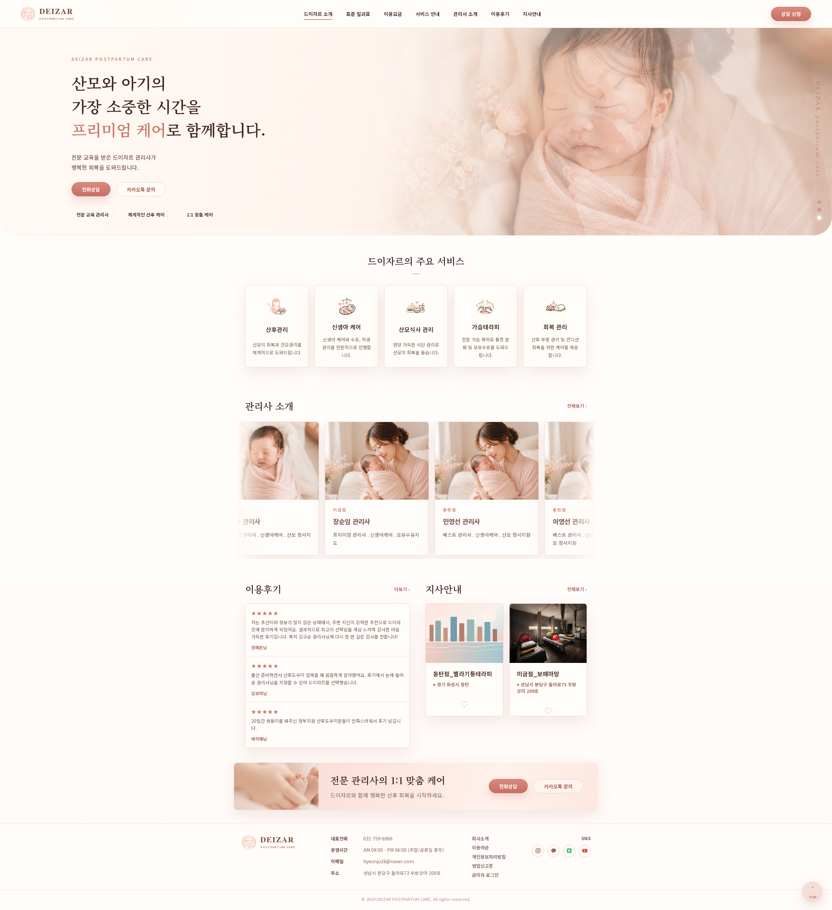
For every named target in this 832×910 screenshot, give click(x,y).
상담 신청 (791, 13)
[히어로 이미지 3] (819, 217)
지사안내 (532, 13)
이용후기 (500, 13)
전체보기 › (577, 405)
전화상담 (91, 189)
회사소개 (480, 838)
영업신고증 (482, 866)
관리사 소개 (465, 13)
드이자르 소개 (318, 13)
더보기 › (402, 589)
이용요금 (393, 13)
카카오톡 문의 (141, 189)
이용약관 (480, 847)
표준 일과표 (358, 13)
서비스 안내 (428, 13)
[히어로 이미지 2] (819, 210)
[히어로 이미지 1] (819, 202)
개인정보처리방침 (489, 856)
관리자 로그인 (485, 875)
